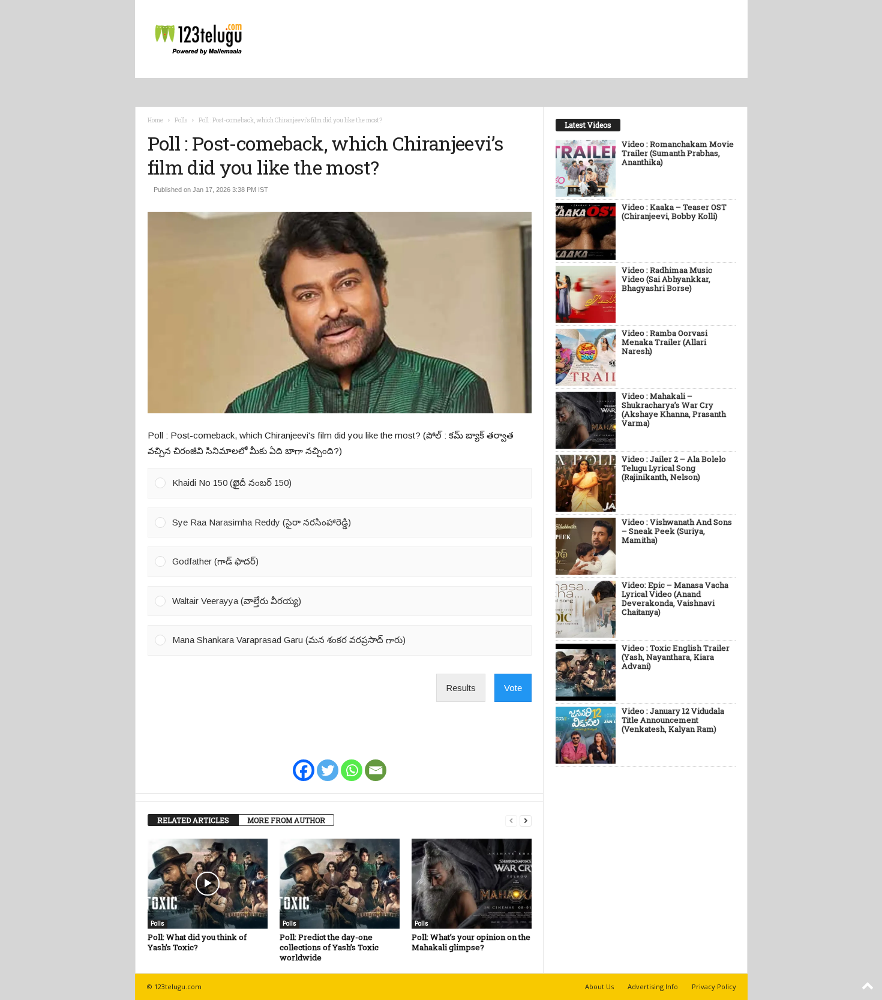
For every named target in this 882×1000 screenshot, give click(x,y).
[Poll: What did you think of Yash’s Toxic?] (208, 884)
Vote (513, 688)
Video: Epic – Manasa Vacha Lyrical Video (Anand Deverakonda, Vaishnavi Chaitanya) (675, 599)
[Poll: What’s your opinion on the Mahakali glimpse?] (472, 884)
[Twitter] (327, 762)
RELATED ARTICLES (193, 820)
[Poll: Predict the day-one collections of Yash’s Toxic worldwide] (340, 884)
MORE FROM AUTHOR (286, 820)
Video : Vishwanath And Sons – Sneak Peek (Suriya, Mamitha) (677, 531)
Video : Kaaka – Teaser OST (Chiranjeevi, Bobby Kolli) (674, 212)
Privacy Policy (714, 986)
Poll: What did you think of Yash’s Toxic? (197, 942)
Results (461, 688)
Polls (181, 120)
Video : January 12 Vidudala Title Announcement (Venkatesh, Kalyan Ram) (673, 720)
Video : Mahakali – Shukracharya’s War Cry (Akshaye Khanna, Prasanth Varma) (674, 410)
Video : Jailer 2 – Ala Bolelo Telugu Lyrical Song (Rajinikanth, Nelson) (674, 468)
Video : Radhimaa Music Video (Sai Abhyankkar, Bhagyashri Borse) (667, 279)
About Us (599, 986)
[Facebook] (303, 762)
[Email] (375, 762)
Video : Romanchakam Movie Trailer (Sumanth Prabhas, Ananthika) (678, 153)
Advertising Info (653, 986)
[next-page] (526, 820)
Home (155, 120)
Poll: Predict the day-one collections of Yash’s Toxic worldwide (329, 947)
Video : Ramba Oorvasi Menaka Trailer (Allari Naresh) (664, 342)
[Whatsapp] (351, 762)
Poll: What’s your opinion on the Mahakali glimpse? (471, 942)
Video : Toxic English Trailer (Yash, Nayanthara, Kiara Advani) (676, 657)
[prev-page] (511, 820)
